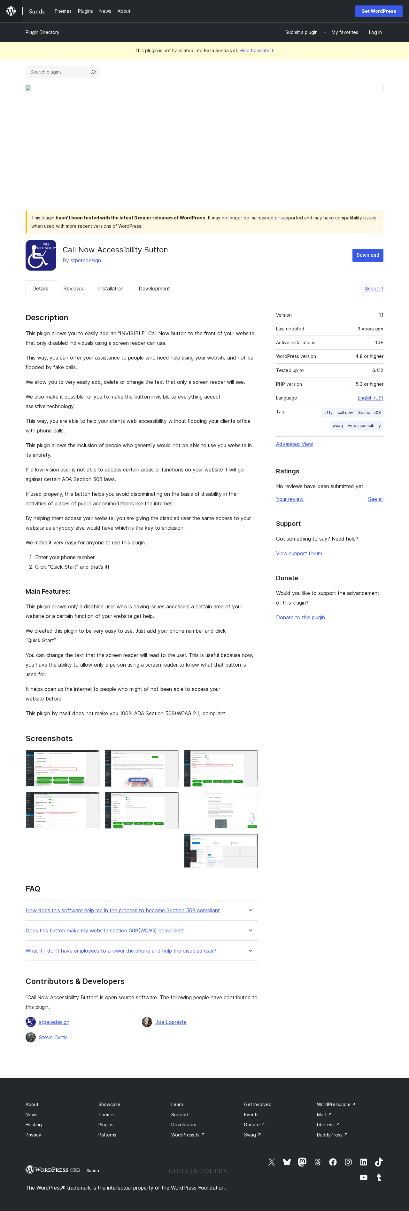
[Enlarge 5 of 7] (249, 758)
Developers (183, 1124)
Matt (324, 1114)
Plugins (105, 1124)
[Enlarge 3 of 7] (170, 758)
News (31, 1114)
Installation (111, 288)
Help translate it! (257, 50)
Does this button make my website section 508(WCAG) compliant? (105, 931)
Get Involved (258, 1104)
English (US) (370, 397)
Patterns (107, 1134)
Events (251, 1114)
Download (368, 255)
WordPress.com (336, 1104)
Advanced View (294, 444)
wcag (338, 425)
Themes (107, 1114)
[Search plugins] (93, 72)
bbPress (328, 1124)
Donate (254, 1124)
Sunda (93, 1170)
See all (375, 499)
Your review (290, 499)
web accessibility (364, 425)
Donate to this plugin (300, 617)
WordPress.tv (188, 1134)
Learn (177, 1104)
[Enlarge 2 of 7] (91, 800)
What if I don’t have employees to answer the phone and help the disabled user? (121, 951)
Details (40, 288)
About (32, 1104)
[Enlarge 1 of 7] (91, 758)
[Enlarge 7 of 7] (249, 842)
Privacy (33, 1134)
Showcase (109, 1104)
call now (345, 412)
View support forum (299, 553)
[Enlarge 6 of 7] (249, 800)
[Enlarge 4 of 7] (170, 800)
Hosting (34, 1124)
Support (374, 288)
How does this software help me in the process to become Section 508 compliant (123, 910)
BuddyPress (332, 1134)
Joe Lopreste (171, 1022)
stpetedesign (86, 260)
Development (154, 288)
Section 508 (369, 412)
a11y (328, 412)
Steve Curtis (53, 1037)
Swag (252, 1134)
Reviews (73, 288)
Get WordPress (379, 11)
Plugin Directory (42, 32)
